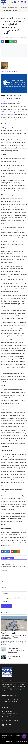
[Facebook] (15, 1)
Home (4, 7)
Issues (15, 10)
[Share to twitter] (5, 551)
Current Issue (6, 10)
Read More (19, 690)
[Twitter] (19, 1)
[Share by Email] (18, 551)
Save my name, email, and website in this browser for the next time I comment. (14, 599)
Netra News (4, 37)
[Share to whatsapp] (15, 551)
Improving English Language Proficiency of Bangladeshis (16, 650)
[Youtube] (22, 1)
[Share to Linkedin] (8, 551)
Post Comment (6, 606)
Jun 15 (10, 71)
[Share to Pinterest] (12, 551)
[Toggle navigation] (12, 2)
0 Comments (22, 37)
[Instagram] (25, 1)
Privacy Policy (10, 741)
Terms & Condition (21, 741)
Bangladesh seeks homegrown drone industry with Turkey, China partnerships (13, 636)
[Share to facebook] (2, 551)
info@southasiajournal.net (12, 716)
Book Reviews (13, 7)
